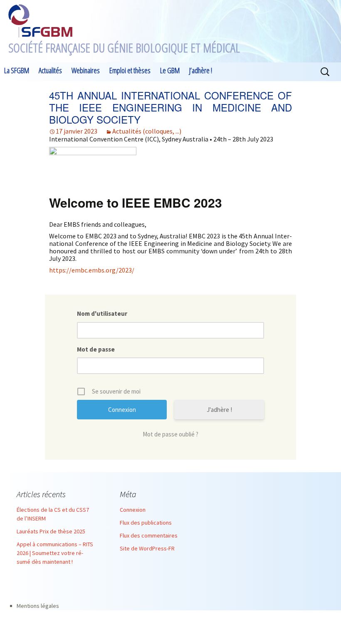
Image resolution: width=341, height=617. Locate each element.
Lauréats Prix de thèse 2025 (51, 531)
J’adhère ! (200, 70)
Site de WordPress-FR (147, 548)
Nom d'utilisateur (102, 313)
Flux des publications (146, 522)
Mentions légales (38, 606)
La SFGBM (16, 70)
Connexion (133, 509)
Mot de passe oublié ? (170, 434)
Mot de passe (96, 349)
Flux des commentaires (149, 535)
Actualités (50, 70)
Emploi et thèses (130, 70)
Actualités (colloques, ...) (146, 131)
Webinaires (86, 70)
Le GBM (170, 70)
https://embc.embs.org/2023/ (91, 270)
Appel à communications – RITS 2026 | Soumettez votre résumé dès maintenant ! (55, 552)
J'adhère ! (219, 410)
